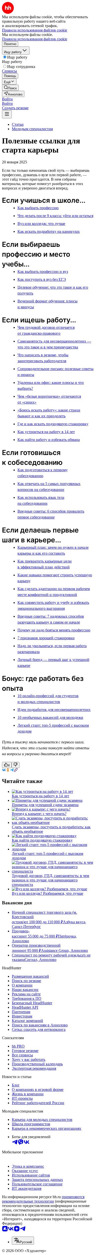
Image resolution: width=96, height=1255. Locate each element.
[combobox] (23, 1241)
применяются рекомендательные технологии (43, 1199)
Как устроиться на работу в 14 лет (46, 432)
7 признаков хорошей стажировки (46, 638)
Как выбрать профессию (38, 208)
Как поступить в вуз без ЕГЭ (41, 279)
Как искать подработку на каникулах (48, 231)
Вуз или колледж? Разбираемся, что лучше (47, 893)
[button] (7, 99)
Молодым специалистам (32, 129)
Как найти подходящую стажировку (42, 840)
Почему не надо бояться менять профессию (53, 630)
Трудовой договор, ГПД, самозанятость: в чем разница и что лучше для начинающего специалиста (50, 880)
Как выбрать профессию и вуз (42, 271)
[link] (10, 88)
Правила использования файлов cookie (34, 39)
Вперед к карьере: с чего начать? (39, 814)
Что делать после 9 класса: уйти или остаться (55, 216)
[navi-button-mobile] (7, 114)
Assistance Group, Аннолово (64, 950)
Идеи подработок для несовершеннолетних (54, 709)
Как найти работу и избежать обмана (48, 440)
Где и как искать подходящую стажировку (52, 424)
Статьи (18, 124)
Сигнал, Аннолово (40, 959)
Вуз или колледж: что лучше (41, 223)
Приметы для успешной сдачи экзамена (45, 805)
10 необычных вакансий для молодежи (50, 717)
